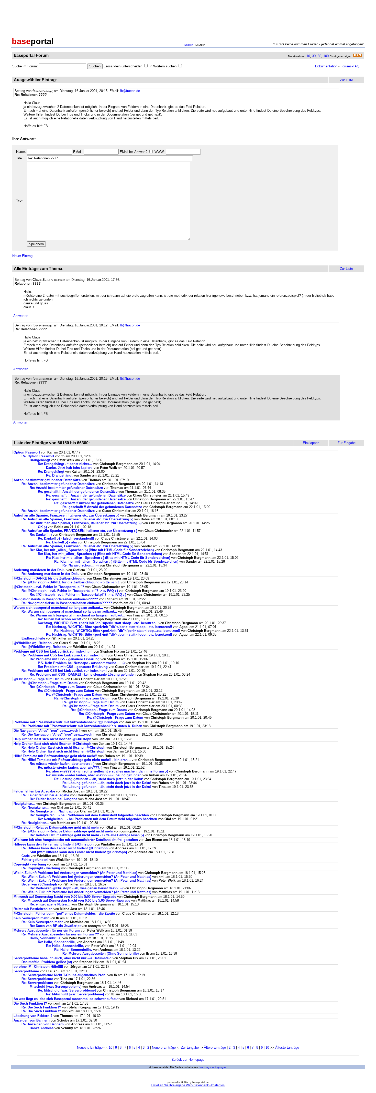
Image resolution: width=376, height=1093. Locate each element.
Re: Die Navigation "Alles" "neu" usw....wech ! (57, 734)
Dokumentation (326, 66)
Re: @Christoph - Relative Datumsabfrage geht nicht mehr (67, 831)
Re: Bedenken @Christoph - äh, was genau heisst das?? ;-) (76, 888)
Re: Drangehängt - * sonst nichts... (65, 464)
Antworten (20, 316)
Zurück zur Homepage (188, 1059)
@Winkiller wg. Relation (33, 643)
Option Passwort (27, 452)
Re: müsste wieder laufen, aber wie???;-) (70, 767)
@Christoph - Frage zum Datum (39, 679)
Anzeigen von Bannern (32, 1020)
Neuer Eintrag (22, 256)
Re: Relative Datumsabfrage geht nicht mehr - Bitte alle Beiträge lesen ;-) (87, 835)
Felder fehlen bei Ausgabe (34, 791)
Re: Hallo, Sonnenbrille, (57, 942)
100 (326, 56)
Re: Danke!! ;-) (41, 535)
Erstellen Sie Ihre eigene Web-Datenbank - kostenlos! (188, 1085)
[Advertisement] (188, 17)
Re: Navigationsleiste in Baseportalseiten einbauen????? (66, 603)
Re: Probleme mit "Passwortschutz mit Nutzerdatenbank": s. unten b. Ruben (81, 726)
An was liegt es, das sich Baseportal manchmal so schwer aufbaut (66, 999)
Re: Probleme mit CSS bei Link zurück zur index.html (64, 655)
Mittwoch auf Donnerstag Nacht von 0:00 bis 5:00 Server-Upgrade (65, 897)
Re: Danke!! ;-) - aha (61, 542)
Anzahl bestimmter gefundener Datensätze (47, 480)
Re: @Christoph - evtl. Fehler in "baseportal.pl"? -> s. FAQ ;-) (69, 591)
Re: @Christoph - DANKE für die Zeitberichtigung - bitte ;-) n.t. (70, 582)
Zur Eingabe (190, 1047)
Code (25, 856)
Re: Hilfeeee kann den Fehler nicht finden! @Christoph (64, 848)
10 (308, 56)
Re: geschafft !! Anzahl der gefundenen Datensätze (77, 491)
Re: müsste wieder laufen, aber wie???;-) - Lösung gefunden (93, 775)
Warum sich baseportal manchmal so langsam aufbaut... (58, 608)
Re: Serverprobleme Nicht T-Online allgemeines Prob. (63, 975)
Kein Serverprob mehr (31, 918)
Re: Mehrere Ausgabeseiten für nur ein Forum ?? (60, 934)
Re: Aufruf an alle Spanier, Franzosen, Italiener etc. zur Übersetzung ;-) (77, 519)
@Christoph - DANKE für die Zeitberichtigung (49, 578)
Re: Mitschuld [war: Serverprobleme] (67, 990)
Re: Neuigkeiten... (35, 807)
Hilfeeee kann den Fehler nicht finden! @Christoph (54, 844)
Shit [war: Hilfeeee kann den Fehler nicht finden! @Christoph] (78, 852)
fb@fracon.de (130, 91)
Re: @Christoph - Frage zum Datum (49, 683)
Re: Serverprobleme (37, 979)
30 (314, 56)
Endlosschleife (33, 638)
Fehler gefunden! (34, 860)
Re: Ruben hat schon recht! (59, 619)
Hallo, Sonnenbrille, (45, 938)
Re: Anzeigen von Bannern (42, 1024)
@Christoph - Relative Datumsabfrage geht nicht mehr (56, 827)
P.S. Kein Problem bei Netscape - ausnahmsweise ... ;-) (81, 663)
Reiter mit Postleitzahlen (33, 909)
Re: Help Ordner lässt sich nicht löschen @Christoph (63, 747)
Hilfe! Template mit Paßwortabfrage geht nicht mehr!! (55, 756)
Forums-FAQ (349, 66)
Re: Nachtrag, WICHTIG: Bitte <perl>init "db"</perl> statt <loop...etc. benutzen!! (109, 627)
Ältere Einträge (215, 1047)
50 (319, 56)
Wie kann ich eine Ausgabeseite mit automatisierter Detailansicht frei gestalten (76, 840)
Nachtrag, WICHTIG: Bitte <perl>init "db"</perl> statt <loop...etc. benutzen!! (98, 623)
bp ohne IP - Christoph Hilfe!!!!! (38, 966)
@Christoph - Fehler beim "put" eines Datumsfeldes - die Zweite (64, 913)
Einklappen (311, 443)
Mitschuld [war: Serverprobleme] (55, 986)
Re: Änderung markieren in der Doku (50, 574)
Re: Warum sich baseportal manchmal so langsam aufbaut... (69, 611)
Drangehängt (40, 460)
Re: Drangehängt (51, 471)
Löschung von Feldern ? (33, 1016)
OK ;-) (42, 527)
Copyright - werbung (30, 864)
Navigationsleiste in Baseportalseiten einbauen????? (56, 599)
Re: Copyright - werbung (40, 868)
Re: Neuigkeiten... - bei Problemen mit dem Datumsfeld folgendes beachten (89, 815)
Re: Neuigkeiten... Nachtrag (51, 811)
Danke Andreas (42, 1028)
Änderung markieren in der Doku (39, 570)
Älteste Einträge (287, 1047)
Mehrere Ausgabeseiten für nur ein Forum (47, 930)
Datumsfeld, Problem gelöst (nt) (46, 962)
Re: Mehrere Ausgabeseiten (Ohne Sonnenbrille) (100, 953)
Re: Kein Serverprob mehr (42, 922)
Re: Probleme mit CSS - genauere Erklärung (64, 659)
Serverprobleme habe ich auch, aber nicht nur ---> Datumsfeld (63, 958)
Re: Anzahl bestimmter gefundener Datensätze (58, 484)
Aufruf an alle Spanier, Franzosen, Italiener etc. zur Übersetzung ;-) (66, 515)
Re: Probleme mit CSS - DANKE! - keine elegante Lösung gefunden (83, 674)
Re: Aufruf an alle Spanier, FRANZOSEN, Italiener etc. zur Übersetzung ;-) (79, 531)
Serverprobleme (26, 971)
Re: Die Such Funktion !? (41, 1007)
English (188, 44)
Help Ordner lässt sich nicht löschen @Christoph (52, 739)
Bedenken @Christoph (39, 884)
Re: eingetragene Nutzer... (50, 904)
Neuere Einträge (164, 1047)
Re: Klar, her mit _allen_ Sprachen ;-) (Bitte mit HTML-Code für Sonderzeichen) (92, 550)
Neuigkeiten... (24, 804)
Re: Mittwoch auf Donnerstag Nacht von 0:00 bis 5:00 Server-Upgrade (75, 900)
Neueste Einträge (90, 1047)
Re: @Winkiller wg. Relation (44, 647)
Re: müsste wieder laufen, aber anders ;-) (62, 764)
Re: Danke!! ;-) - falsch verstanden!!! (66, 538)
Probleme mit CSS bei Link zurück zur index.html (53, 651)
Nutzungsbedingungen (213, 1067)
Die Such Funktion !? (30, 1003)
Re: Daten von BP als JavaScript (55, 926)
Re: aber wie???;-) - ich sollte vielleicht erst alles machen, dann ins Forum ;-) (107, 771)
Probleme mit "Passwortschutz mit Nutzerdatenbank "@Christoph (66, 722)
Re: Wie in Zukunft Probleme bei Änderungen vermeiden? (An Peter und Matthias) (86, 877)
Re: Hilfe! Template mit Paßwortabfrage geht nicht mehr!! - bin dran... (76, 760)
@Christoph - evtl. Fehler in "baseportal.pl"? (49, 587)
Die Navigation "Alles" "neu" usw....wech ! (47, 731)
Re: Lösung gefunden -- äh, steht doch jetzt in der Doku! (98, 779)
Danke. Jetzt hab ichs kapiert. (69, 468)
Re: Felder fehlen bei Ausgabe (45, 795)
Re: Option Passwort (37, 456)
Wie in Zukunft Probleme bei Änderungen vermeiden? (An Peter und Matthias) (75, 873)
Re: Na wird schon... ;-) (80, 565)
